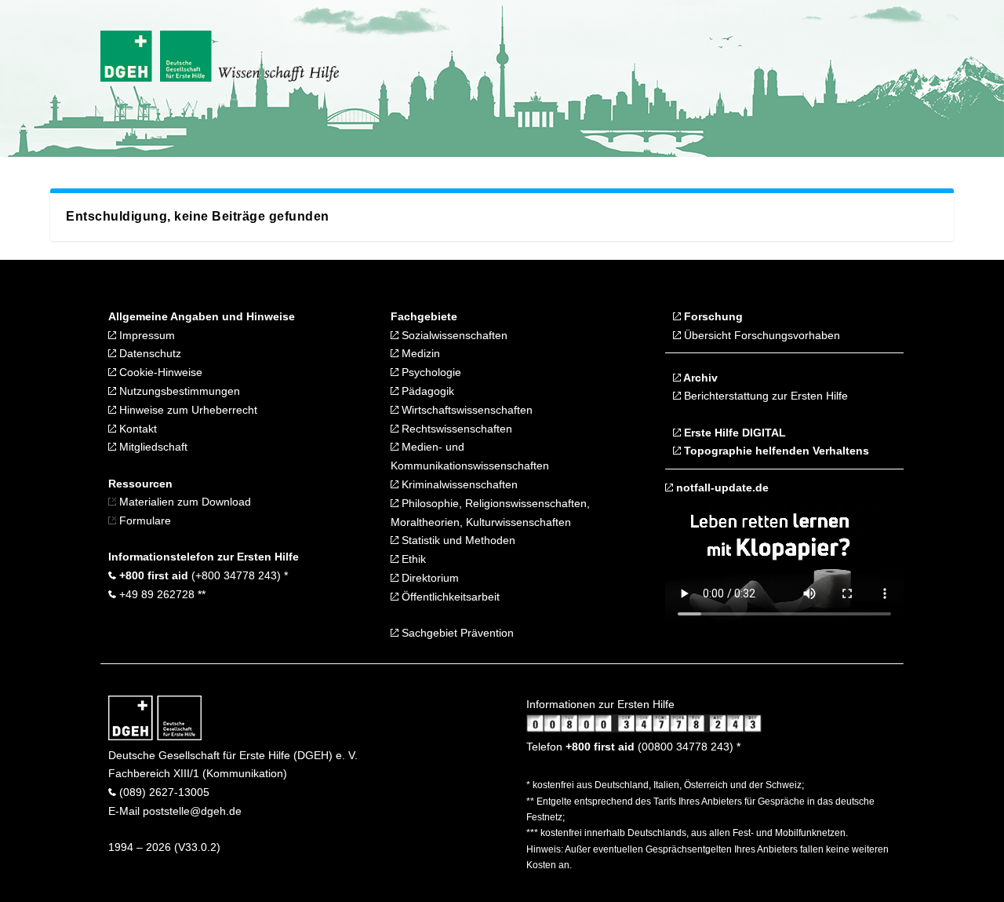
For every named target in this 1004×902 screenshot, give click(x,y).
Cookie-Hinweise (159, 372)
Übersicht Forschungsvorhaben (760, 335)
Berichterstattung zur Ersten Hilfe (764, 395)
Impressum (145, 335)
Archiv (699, 377)
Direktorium (428, 578)
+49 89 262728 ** (161, 594)
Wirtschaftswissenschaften (465, 410)
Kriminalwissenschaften (458, 484)
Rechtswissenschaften (455, 428)
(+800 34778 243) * (202, 575)
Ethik (412, 559)
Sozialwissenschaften (454, 335)
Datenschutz (148, 353)
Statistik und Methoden (456, 540)
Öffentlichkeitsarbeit (449, 596)
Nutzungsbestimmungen (178, 391)
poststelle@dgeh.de (192, 811)
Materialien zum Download (185, 501)
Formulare (143, 520)
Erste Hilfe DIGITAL (733, 432)
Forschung (712, 316)
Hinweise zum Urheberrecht (186, 410)
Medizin (419, 353)
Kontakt (136, 428)
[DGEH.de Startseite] (155, 736)
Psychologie (429, 372)
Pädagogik (426, 391)
